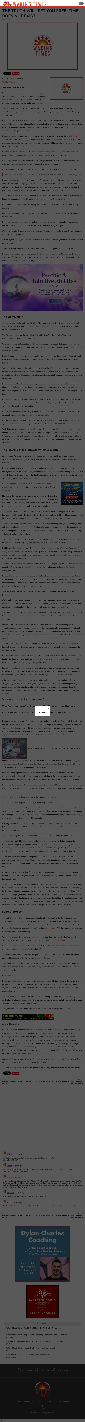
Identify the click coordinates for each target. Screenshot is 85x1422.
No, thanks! (42, 712)
